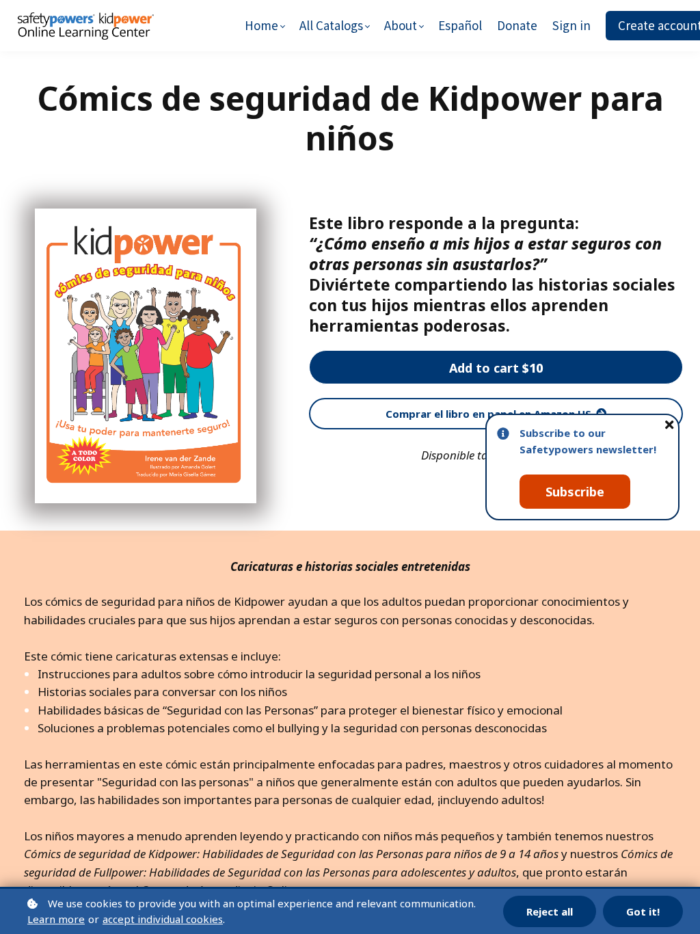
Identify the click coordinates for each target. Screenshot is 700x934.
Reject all (549, 911)
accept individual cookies (163, 919)
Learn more (56, 919)
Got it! (643, 911)
